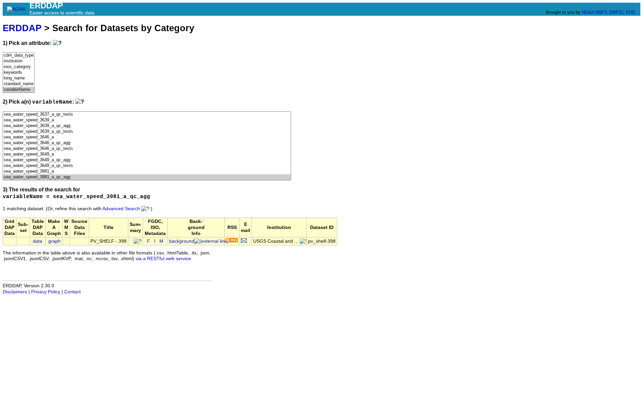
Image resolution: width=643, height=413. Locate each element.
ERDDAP (22, 28)
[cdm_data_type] (18, 55)
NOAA (588, 12)
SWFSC (617, 12)
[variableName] (18, 90)
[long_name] (18, 78)
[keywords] (18, 72)
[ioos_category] (18, 67)
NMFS (601, 12)
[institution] (18, 61)
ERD (630, 12)
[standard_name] (18, 84)
